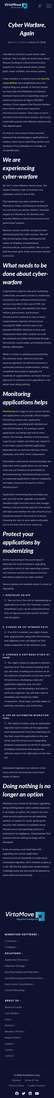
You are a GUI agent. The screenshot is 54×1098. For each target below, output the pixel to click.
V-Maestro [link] (10, 941)
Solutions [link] (13, 953)
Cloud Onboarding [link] (14, 990)
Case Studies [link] (11, 1013)
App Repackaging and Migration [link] (21, 972)
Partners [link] (9, 1025)
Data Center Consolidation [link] (19, 984)
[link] (16, 5)
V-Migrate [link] (10, 947)
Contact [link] (9, 1055)
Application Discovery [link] (16, 959)
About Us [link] (12, 1000)
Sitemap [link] (16, 1080)
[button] (49, 8)
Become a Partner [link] (14, 1031)
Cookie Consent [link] (36, 1085)
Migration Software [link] (21, 934)
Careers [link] (9, 1049)
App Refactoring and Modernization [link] (23, 978)
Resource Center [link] (13, 1007)
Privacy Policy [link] (16, 1085)
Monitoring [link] (9, 411)
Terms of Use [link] (32, 1080)
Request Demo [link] (12, 1037)
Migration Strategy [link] (15, 965)
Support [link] (9, 1043)
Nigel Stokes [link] (19, 42)
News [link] (8, 1019)
